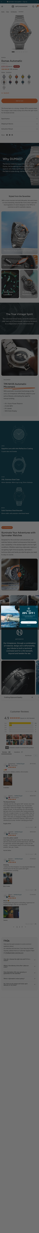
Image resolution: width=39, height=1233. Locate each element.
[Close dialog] (37, 607)
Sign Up (29, 622)
